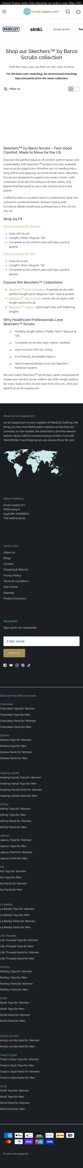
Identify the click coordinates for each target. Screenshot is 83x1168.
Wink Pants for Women (15, 1102)
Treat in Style (8, 1055)
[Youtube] (11, 665)
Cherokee (6, 704)
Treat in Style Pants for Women (20, 1071)
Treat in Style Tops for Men (17, 1065)
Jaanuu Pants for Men (14, 858)
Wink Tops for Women (14, 1090)
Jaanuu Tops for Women (15, 840)
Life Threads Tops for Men (17, 946)
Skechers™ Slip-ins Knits (25, 298)
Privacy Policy (12, 575)
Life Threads (8, 935)
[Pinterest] (22, 665)
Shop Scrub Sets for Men (19, 253)
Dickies (4, 735)
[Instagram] (17, 665)
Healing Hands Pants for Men (18, 795)
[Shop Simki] (32, 29)
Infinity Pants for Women (15, 821)
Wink (3, 1086)
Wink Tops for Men (12, 1096)
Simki (3, 998)
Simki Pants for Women (15, 1015)
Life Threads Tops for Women (19, 940)
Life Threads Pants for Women (19, 952)
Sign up (14, 653)
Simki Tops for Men (12, 1008)
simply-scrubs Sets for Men (17, 1046)
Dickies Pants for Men (13, 758)
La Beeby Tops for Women (17, 908)
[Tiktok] (28, 665)
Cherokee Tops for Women (17, 708)
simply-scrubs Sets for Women (20, 1040)
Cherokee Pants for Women (18, 720)
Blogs (7, 558)
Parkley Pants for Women (16, 983)
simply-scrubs (9, 1035)
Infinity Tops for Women (15, 808)
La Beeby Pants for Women (17, 921)
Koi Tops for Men (10, 877)
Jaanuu (4, 835)
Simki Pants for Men (12, 1020)
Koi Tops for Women (13, 871)
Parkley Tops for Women (16, 971)
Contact (8, 563)
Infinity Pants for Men (13, 827)
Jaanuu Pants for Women (16, 852)
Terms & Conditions (16, 581)
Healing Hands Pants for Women (21, 789)
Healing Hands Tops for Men (18, 783)
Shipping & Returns (15, 569)
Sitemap (8, 592)
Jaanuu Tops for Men (13, 846)
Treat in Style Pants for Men (17, 1077)
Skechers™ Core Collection (27, 289)
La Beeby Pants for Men (15, 927)
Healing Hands (9, 773)
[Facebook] (5, 665)
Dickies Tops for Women (15, 739)
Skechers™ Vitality (21, 307)
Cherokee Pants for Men (15, 727)
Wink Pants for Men (12, 1109)
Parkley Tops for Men (13, 977)
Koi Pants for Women (13, 883)
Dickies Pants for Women (16, 752)
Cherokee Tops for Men (15, 714)
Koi (2, 866)
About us (9, 552)
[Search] (67, 11)
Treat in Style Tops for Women (19, 1059)
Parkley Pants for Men (14, 989)
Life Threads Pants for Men (17, 958)
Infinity (4, 804)
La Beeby (6, 904)
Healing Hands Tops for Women (20, 777)
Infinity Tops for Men (13, 814)
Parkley (5, 967)
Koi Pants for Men (11, 889)
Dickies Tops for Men (13, 746)
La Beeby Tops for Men (15, 915)
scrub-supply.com (20, 1154)
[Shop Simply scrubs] (58, 29)
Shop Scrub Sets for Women (22, 226)
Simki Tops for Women (14, 1002)
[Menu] (4, 11)
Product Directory (14, 598)
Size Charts (10, 586)
